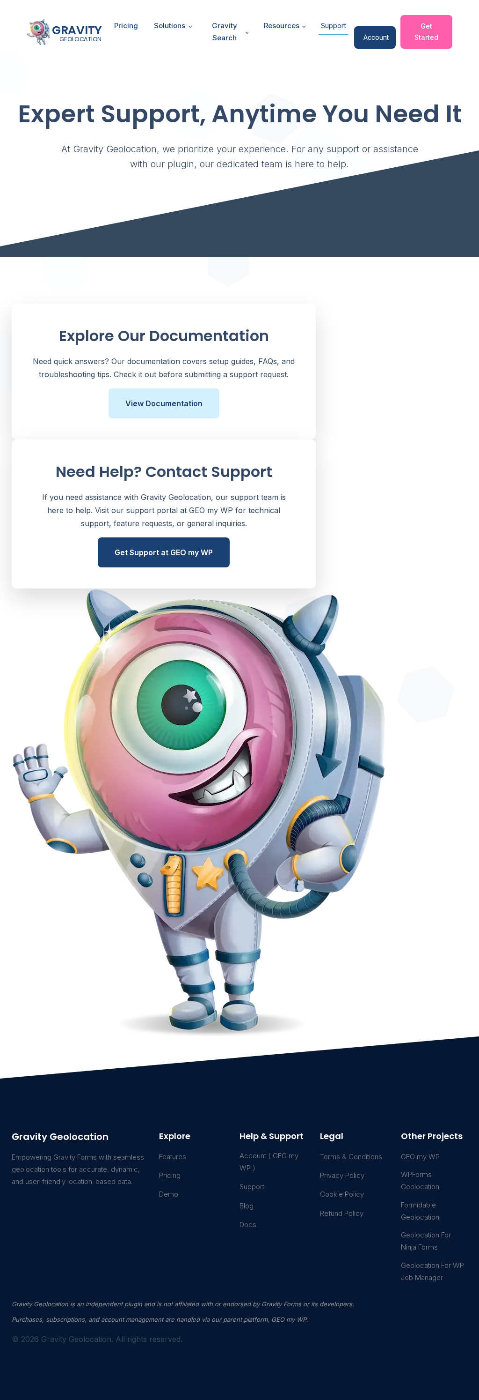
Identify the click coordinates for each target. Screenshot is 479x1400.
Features (172, 1156)
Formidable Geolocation (420, 1210)
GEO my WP (420, 1156)
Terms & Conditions (351, 1156)
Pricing (126, 25)
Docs (248, 1224)
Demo (168, 1194)
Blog (247, 1205)
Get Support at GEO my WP (164, 552)
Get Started (426, 31)
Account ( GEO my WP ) (269, 1161)
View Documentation (164, 403)
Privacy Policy (342, 1175)
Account (376, 37)
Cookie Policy (342, 1194)
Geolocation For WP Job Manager (432, 1271)
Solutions (169, 25)
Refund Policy (341, 1213)
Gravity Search (224, 31)
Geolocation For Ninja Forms (426, 1240)
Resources (281, 25)
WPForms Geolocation (420, 1180)
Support (333, 25)
